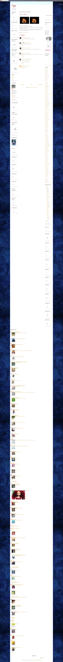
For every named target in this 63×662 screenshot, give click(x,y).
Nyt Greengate (17, 386)
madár (46, 135)
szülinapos (46, 171)
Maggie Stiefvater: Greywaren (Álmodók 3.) (20, 338)
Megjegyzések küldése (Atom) (33, 87)
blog (45, 78)
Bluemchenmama (14, 433)
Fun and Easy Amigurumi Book (15, 567)
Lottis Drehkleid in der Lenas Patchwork (20, 422)
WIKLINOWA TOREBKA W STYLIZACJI (20, 416)
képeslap (46, 126)
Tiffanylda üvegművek (15, 367)
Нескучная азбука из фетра (19, 520)
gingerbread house (14, 427)
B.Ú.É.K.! (16, 368)
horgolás (46, 115)
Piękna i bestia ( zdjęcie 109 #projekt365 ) (20, 398)
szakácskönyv (47, 163)
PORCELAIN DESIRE (15, 415)
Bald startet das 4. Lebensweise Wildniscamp (21, 332)
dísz (45, 90)
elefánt (46, 95)
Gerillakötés (46, 102)
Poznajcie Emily (27, 490)
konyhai (13, 78)
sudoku (46, 160)
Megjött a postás (48, 207)
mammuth (34, 660)
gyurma (46, 106)
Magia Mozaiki (14, 475)
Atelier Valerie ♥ (14, 373)
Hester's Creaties (14, 403)
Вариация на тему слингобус (19, 508)
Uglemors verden (14, 481)
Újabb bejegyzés (22, 84)
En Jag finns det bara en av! (16, 528)
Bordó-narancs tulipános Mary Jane (19, 635)
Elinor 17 (13, 525)
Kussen (16, 629)
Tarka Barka (13, 445)
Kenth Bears (13, 590)
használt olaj (46, 110)
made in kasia (14, 569)
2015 (47, 186)
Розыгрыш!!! (16, 484)
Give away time (17, 380)
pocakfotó (46, 151)
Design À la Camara (14, 611)
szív (45, 167)
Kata (45, 122)
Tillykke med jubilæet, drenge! (15, 582)
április (48, 204)
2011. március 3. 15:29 (27, 37)
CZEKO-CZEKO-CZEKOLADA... (19, 344)
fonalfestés (46, 99)
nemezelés (46, 140)
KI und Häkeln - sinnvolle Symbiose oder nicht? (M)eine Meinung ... (23, 350)
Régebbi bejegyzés (40, 84)
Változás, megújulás (17, 362)
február (48, 217)
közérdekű (13, 77)
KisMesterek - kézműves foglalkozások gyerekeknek (19, 361)
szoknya (46, 168)
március (48, 205)
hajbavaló (46, 107)
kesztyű (46, 127)
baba (45, 74)
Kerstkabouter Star (17, 374)
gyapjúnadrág (47, 103)
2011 (47, 191)
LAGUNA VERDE (17, 555)
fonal (45, 98)
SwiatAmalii (13, 469)
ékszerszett (46, 94)
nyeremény (46, 144)
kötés (46, 131)
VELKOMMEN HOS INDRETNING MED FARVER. (18, 385)
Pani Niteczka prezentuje (15, 397)
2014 (47, 187)
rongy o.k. (13, 620)
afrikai (46, 70)
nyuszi (46, 147)
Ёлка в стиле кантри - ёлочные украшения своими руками (19, 597)
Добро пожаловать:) (15, 507)
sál (45, 156)
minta (46, 139)
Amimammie (13, 463)
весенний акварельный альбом (19, 428)
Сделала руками (14, 519)
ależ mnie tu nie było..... (18, 585)
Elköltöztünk (16, 623)
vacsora (46, 179)
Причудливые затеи (15, 501)
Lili (45, 132)
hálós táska (48, 210)
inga (14, 6)
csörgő (46, 87)
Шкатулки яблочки (17, 502)
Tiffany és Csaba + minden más (16, 605)
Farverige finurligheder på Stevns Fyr (20, 356)
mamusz (48, 208)
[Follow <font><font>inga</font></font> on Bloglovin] (48, 46)
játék (45, 118)
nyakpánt (46, 143)
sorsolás (46, 159)
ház (45, 111)
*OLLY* (13, 575)
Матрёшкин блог (14, 513)
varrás (46, 180)
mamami (46, 136)
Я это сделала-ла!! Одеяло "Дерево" (20, 514)
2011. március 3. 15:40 (27, 42)
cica (45, 82)
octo (45, 148)
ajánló (46, 71)
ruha (45, 155)
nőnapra (48, 211)
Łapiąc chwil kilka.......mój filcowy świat (17, 584)
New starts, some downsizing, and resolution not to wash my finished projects (25, 392)
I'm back (16, 591)
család (46, 83)
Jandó (22, 37)
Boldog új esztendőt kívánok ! (15, 526)
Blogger (40, 660)
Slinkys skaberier (14, 581)
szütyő (46, 172)
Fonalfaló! (13, 531)
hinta (45, 114)
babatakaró (46, 75)
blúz (45, 79)
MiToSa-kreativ (14, 421)
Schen (13, 599)
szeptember (48, 197)
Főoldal (31, 84)
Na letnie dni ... (17, 570)
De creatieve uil (14, 457)
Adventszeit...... (17, 434)
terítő (45, 176)
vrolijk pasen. (17, 404)
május (48, 203)
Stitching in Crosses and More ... (16, 391)
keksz (46, 123)
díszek (46, 91)
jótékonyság (46, 119)
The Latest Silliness (17, 410)
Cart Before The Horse (15, 409)
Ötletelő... (13, 617)
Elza (12, 439)
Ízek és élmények (14, 451)
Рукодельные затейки (15, 596)
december (48, 192)
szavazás (46, 164)
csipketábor (46, 86)
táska (46, 175)
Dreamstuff (13, 379)
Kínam (46, 128)
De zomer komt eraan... (18, 576)
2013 (47, 188)
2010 (47, 220)
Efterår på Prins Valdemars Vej (19, 561)
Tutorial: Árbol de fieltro (18, 647)
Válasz (23, 45)
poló (45, 152)
